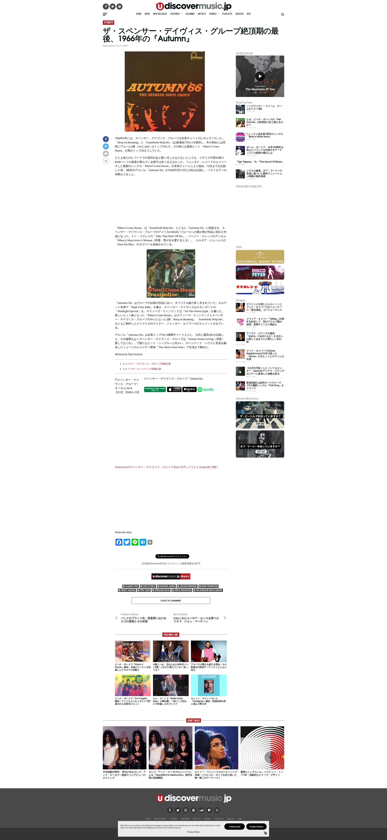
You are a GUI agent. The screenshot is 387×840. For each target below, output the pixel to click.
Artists (202, 13)
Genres (212, 13)
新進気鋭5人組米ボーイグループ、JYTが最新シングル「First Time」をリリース (265, 385)
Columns (190, 13)
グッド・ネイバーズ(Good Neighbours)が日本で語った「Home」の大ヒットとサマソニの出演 (265, 355)
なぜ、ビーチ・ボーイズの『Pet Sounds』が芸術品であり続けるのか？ (264, 122)
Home (138, 13)
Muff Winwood (210, 586)
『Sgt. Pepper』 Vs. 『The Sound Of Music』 (260, 161)
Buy (249, 13)
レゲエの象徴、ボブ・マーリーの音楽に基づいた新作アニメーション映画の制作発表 (264, 173)
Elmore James (167, 586)
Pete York (145, 590)
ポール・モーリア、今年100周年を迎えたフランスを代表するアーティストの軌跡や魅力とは (265, 149)
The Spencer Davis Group (209, 590)
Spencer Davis (162, 590)
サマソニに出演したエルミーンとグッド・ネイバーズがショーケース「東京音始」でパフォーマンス (264, 306)
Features (175, 13)
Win (239, 818)
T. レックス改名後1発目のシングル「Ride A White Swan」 (264, 135)
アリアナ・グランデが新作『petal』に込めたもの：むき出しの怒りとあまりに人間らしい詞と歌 (264, 337)
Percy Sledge (128, 590)
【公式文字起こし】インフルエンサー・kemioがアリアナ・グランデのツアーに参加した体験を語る (265, 370)
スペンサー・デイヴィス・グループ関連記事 (146, 363)
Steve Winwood (183, 590)
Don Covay (149, 586)
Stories (173, 818)
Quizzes (240, 13)
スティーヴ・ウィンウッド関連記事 (141, 369)
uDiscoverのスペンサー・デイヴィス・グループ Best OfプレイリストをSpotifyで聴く (167, 467)
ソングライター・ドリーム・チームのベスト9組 (264, 107)
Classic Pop (131, 586)
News (147, 13)
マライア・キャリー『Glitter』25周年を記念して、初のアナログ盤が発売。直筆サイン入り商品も (265, 321)
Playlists (227, 13)
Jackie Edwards (188, 586)
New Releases (160, 13)
